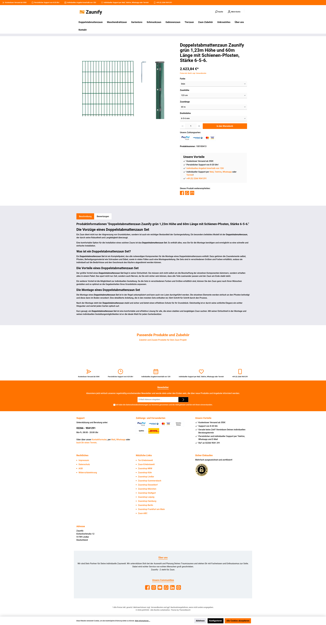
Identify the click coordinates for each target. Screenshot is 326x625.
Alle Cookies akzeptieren (237, 621)
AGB (177, 405)
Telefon (128, 2)
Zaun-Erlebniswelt (146, 464)
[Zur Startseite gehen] (90, 11)
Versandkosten (157, 607)
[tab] (85, 216)
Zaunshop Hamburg (147, 501)
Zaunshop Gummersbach (149, 480)
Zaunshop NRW (145, 468)
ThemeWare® (185, 610)
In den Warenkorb (225, 126)
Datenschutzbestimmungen (137, 405)
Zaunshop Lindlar (146, 476)
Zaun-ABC (142, 513)
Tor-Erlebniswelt (145, 460)
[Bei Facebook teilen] (182, 193)
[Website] (178, 587)
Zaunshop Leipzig (146, 497)
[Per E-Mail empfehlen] (192, 193)
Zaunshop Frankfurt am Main (151, 509)
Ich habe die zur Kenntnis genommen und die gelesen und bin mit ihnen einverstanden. (164, 405)
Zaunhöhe (184, 90)
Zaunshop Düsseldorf (148, 485)
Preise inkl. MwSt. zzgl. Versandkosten (193, 73)
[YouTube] (160, 587)
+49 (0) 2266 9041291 (164, 2)
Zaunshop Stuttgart (147, 493)
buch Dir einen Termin (86, 442)
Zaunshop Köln (145, 472)
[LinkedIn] (172, 587)
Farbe (182, 78)
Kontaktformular (99, 439)
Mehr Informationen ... (142, 621)
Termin (145, 2)
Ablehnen (200, 621)
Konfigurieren (215, 621)
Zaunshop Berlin (145, 505)
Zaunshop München (147, 489)
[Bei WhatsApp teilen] (187, 193)
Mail (123, 2)
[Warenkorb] (248, 10)
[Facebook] (147, 587)
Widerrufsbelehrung (88, 472)
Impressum (84, 460)
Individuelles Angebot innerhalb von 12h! (81, 2)
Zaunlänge (185, 102)
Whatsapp (135, 2)
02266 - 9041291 (86, 428)
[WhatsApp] (166, 587)
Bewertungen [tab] (103, 216)
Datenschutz (84, 464)
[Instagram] (154, 587)
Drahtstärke (185, 113)
